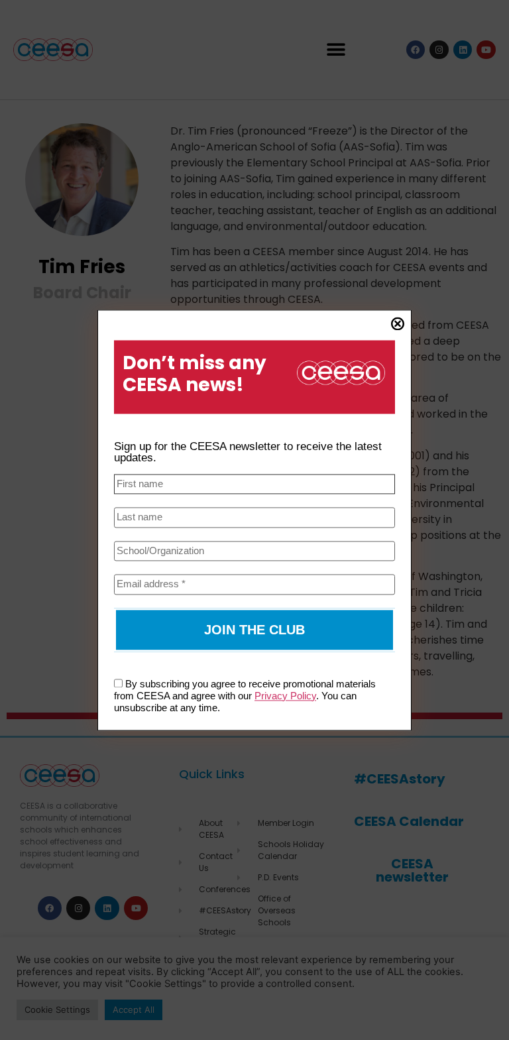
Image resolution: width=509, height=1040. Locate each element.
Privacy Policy (285, 695)
